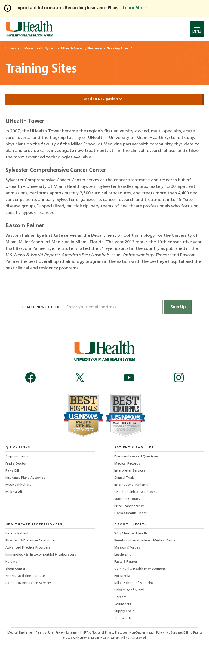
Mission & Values (127, 547)
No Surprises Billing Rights (184, 632)
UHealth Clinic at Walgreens (135, 492)
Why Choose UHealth (130, 533)
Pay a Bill (12, 470)
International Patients (131, 485)
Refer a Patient (17, 533)
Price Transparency (129, 506)
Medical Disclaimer (20, 632)
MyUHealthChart (18, 485)
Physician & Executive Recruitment (31, 540)
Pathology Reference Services (28, 583)
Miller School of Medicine (134, 583)
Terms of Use (44, 632)
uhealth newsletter (40, 307)
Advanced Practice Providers (27, 547)
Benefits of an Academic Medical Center (145, 540)
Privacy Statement (68, 632)
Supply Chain (124, 611)
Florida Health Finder (130, 513)
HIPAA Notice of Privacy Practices (104, 632)
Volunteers (122, 604)
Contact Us (122, 618)
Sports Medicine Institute (25, 576)
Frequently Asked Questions (136, 456)
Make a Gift (14, 492)
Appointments (16, 456)
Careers (120, 597)
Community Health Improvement (139, 569)
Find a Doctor (16, 463)
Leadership (123, 554)
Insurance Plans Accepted (25, 477)
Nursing (11, 561)
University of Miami (129, 590)
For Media (122, 576)
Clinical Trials (124, 477)
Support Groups (127, 499)
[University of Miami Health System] (29, 29)
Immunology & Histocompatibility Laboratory (40, 554)
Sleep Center (15, 569)
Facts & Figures (126, 561)
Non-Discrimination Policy (146, 632)
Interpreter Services (129, 470)
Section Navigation (101, 99)
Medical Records (127, 463)
